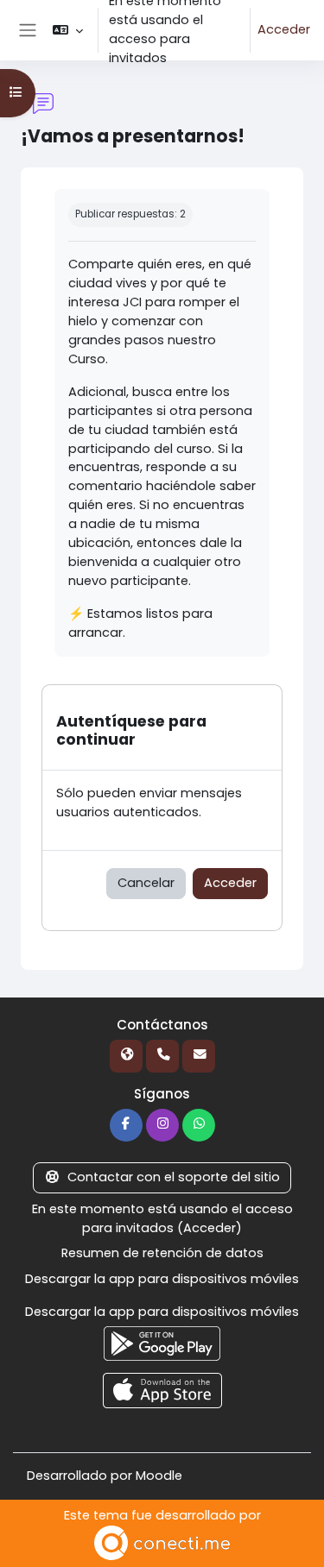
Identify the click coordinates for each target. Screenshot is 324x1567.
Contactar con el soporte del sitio (173, 1177)
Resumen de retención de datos (162, 1253)
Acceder (283, 29)
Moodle (159, 1475)
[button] (67, 30)
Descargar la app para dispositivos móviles (162, 1278)
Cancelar (146, 882)
